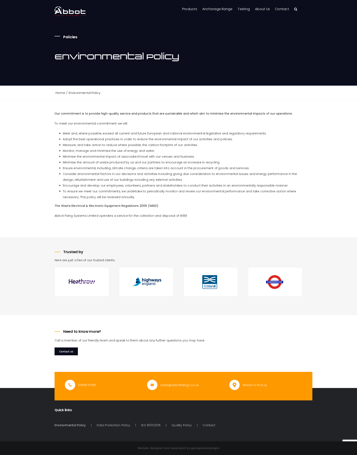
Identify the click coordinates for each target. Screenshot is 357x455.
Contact (209, 425)
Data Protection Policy (113, 425)
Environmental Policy (70, 425)
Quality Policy (181, 425)
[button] (295, 8)
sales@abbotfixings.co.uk (179, 385)
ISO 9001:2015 (151, 425)
